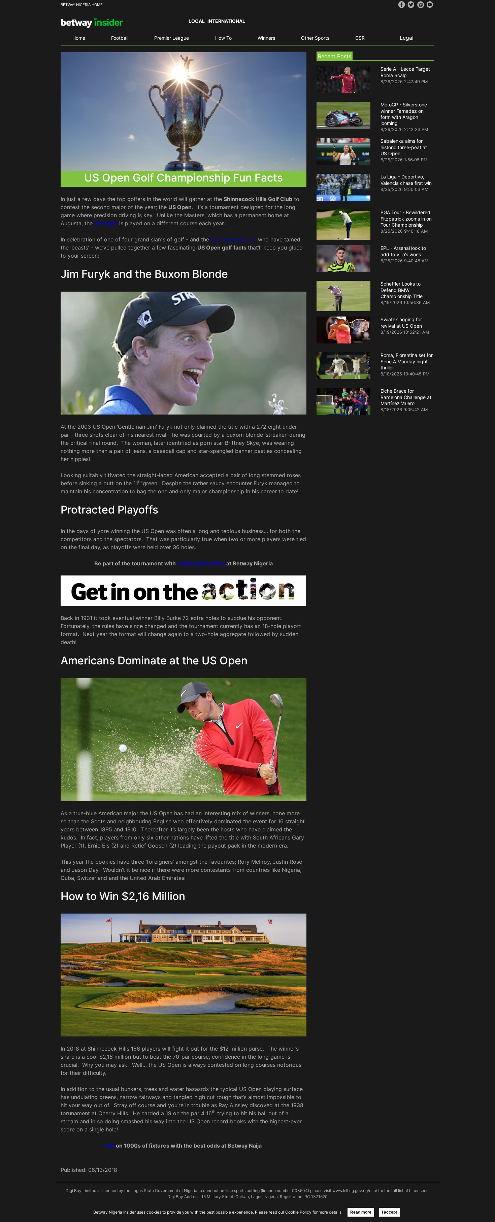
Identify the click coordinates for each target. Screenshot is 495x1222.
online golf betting (201, 563)
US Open (106, 223)
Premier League (171, 38)
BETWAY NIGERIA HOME (82, 4)
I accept (389, 1212)
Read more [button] (360, 1212)
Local (197, 21)
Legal (407, 37)
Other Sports (315, 38)
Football (119, 38)
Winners (266, 38)
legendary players (233, 239)
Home (78, 38)
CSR (360, 38)
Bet (110, 1145)
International (226, 21)
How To (223, 38)
